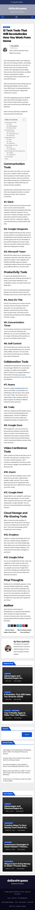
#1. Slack (9, 124)
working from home (16, 97)
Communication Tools (10, 122)
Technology (6, 27)
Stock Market (8, 842)
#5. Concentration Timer (13, 133)
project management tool (18, 388)
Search (5, 729)
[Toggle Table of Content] (23, 119)
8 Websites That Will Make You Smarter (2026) (17, 695)
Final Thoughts (9, 156)
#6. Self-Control (10, 135)
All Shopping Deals (22, 898)
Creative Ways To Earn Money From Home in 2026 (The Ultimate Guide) (17, 827)
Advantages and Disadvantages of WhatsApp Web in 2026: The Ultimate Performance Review (17, 751)
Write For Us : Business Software (17, 906)
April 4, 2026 (10, 811)
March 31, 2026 (10, 830)
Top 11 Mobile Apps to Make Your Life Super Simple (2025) (14, 715)
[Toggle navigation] (16, 17)
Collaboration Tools (10, 137)
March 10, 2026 (10, 849)
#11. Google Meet (11, 149)
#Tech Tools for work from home (18, 50)
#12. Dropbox (10, 152)
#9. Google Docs (11, 143)
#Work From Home (15, 53)
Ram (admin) (15, 46)
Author (6, 158)
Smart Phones (15, 710)
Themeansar (17, 894)
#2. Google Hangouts (12, 126)
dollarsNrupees (17, 8)
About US (14, 898)
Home (9, 898)
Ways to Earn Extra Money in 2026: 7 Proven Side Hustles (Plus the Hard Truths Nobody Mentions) (17, 772)
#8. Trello (9, 141)
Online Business (9, 823)
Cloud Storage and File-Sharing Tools (15, 151)
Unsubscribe (30, 902)
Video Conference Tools (11, 145)
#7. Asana (9, 139)
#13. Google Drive (11, 154)
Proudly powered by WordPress (12, 891)
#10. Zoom (9, 147)
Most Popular (22, 902)
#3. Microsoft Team (11, 128)
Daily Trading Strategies (8, 902)
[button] (29, 17)
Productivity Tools (9, 130)
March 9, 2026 (10, 868)
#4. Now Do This (11, 132)
